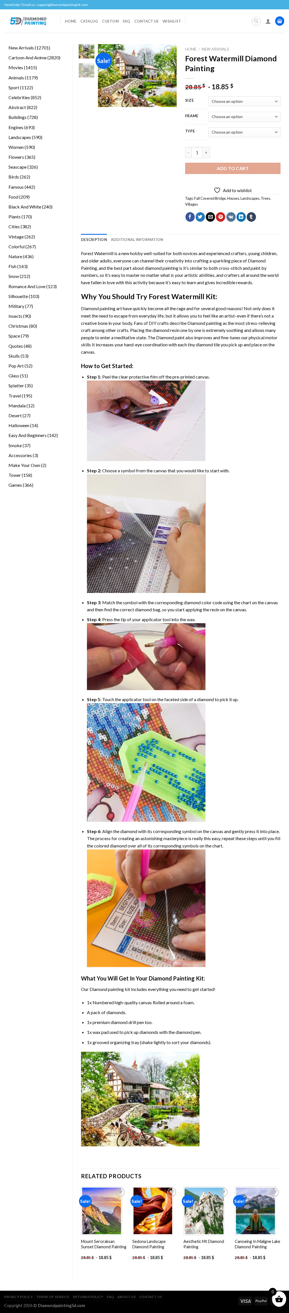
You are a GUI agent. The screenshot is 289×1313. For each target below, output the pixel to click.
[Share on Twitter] (200, 217)
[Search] (256, 21)
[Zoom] (105, 100)
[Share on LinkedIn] (241, 217)
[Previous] (106, 75)
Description (94, 239)
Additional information (137, 239)
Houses (233, 198)
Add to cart (233, 168)
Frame (192, 116)
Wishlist (172, 21)
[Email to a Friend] (210, 217)
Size (189, 101)
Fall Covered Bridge (210, 198)
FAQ (126, 21)
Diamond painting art (101, 308)
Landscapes (249, 198)
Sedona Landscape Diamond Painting (149, 1244)
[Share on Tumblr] (251, 217)
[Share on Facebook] (190, 217)
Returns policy (88, 1297)
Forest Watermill (97, 253)
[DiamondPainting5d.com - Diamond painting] (28, 21)
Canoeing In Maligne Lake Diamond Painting (257, 1244)
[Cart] (279, 21)
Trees (265, 198)
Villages (191, 204)
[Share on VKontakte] (231, 217)
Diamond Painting (172, 978)
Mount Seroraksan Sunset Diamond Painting (103, 1244)
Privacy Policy (18, 1297)
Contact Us (146, 21)
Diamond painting (204, 323)
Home (70, 21)
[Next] (168, 75)
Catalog (89, 21)
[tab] (94, 239)
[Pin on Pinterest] (220, 217)
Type (190, 131)
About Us (126, 1297)
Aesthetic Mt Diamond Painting (203, 1244)
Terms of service (53, 1297)
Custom (110, 21)
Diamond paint (170, 337)
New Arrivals (215, 49)
